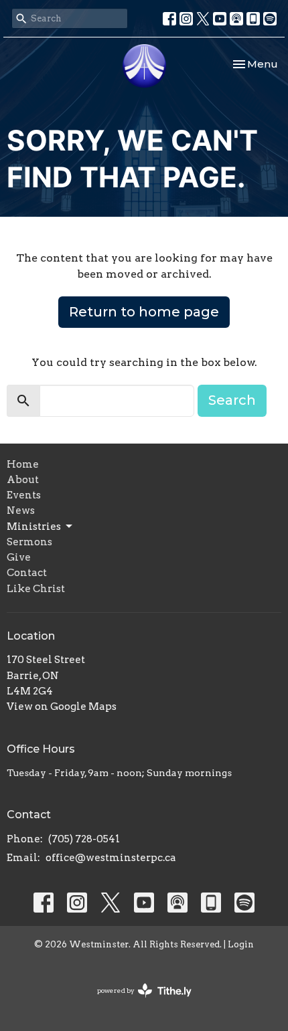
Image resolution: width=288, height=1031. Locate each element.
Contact (27, 573)
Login (241, 944)
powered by (137, 1002)
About (23, 480)
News (21, 510)
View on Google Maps (62, 706)
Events (24, 495)
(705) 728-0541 (84, 839)
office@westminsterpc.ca (111, 858)
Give (19, 557)
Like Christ (36, 589)
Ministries (34, 527)
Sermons (29, 542)
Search (232, 400)
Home (23, 464)
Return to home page (144, 312)
